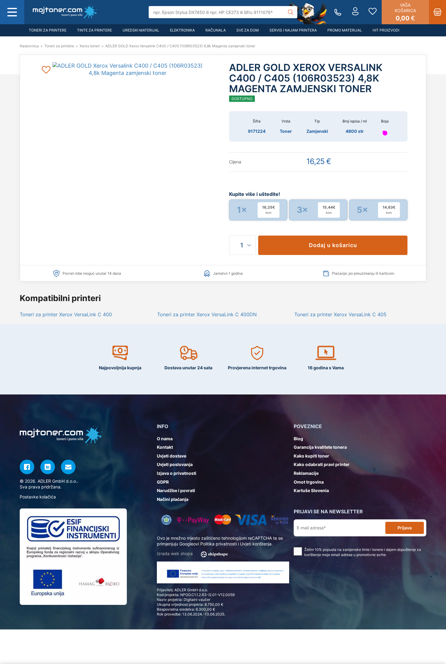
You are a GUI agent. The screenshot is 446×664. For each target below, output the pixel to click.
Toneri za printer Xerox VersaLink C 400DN (207, 314)
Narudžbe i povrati (176, 490)
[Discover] (279, 520)
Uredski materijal (141, 30)
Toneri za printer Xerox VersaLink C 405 (340, 314)
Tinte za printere (94, 30)
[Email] (68, 467)
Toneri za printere (47, 30)
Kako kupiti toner (311, 455)
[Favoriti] (372, 12)
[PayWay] (193, 520)
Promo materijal (344, 30)
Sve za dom (247, 30)
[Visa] (251, 520)
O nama (165, 438)
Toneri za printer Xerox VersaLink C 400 (66, 314)
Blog (298, 438)
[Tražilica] (290, 12)
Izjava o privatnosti (176, 473)
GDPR (163, 482)
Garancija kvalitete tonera (320, 447)
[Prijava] (355, 12)
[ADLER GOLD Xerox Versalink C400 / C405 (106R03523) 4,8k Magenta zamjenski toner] (65, 12)
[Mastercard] (222, 520)
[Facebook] (27, 467)
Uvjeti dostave (171, 455)
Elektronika (182, 30)
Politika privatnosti (218, 543)
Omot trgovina (309, 482)
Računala (215, 30)
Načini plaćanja (172, 499)
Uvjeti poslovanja (175, 464)
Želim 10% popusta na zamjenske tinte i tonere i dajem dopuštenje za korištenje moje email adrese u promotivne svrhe (362, 552)
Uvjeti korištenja (256, 543)
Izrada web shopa (175, 553)
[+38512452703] (338, 12)
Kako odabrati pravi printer (322, 464)
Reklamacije (306, 473)
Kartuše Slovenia (311, 490)
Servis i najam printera (293, 30)
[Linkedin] (47, 467)
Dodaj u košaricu (333, 245)
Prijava (404, 527)
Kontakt (165, 447)
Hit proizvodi (386, 30)
